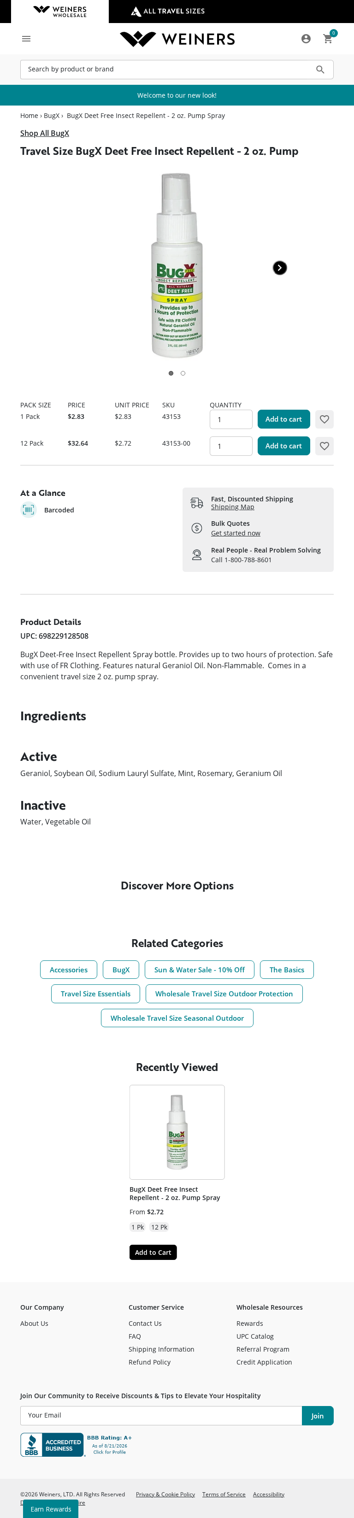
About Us (34, 1323)
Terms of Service (224, 1494)
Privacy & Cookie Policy (165, 1494)
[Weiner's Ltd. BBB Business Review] (177, 1445)
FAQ (135, 1336)
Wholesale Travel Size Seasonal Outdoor (177, 1018)
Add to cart (284, 419)
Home (29, 116)
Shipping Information (162, 1349)
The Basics (287, 969)
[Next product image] (279, 267)
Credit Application (264, 1362)
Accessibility (268, 1494)
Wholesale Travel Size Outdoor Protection (224, 993)
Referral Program (262, 1349)
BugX (51, 116)
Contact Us (145, 1323)
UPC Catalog (255, 1336)
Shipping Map (232, 506)
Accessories (69, 969)
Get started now (235, 533)
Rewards (249, 1323)
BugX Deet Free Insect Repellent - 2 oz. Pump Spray (175, 1193)
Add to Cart (153, 1252)
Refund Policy (150, 1362)
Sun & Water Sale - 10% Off (199, 969)
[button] (171, 373)
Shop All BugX (44, 133)
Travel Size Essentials (95, 993)
